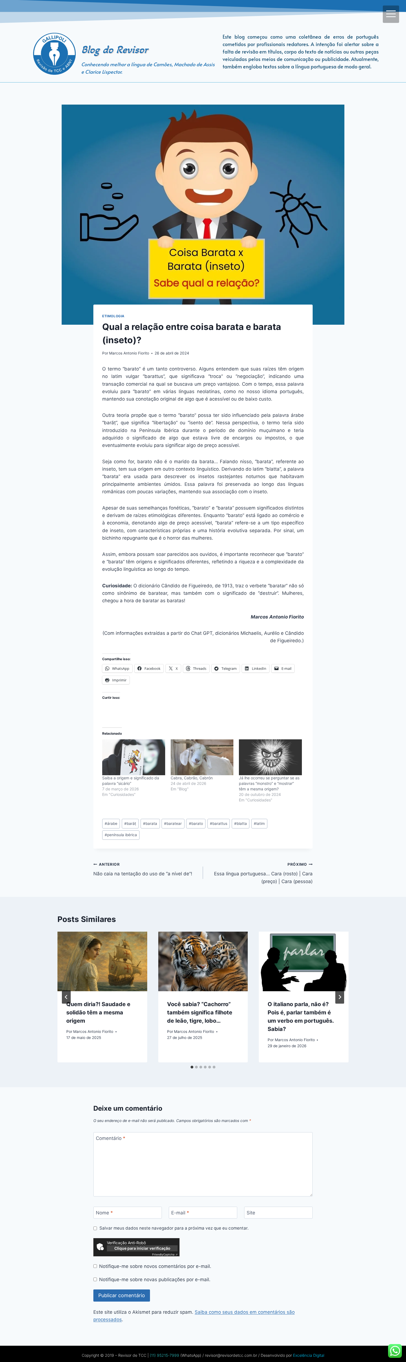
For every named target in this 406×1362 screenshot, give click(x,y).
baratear (173, 823)
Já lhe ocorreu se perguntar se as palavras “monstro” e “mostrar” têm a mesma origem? (269, 783)
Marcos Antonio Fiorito (129, 353)
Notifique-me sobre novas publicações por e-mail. (154, 1279)
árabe (111, 823)
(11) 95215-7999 (164, 1355)
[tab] (192, 1067)
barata (150, 823)
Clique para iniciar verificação (142, 1248)
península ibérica (121, 835)
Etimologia (113, 316)
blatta (240, 823)
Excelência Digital (308, 1355)
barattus (218, 823)
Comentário (110, 1138)
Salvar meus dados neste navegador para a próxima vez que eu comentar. (174, 1228)
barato (196, 823)
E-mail (180, 1213)
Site (251, 1213)
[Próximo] (339, 997)
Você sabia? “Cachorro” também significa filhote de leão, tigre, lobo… (199, 1012)
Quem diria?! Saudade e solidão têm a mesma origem (98, 1012)
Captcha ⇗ (165, 1254)
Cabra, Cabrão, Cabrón (192, 777)
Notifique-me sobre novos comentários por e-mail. (155, 1266)
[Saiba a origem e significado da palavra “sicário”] (133, 757)
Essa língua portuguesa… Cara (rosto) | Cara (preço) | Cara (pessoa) (263, 873)
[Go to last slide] (66, 997)
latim (259, 823)
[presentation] (102, 961)
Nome (104, 1213)
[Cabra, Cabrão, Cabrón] (202, 757)
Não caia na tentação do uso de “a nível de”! (142, 869)
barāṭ (130, 823)
